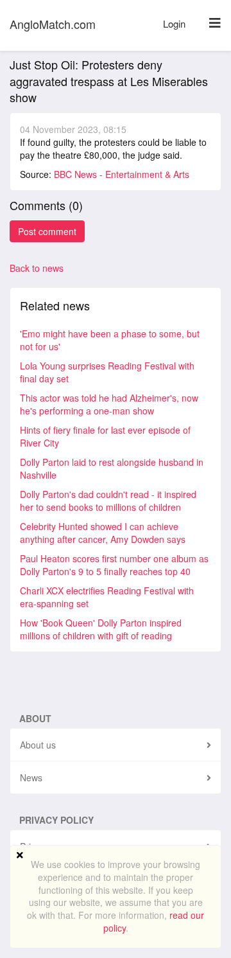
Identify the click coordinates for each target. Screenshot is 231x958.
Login (174, 23)
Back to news (37, 268)
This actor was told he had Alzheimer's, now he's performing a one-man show (109, 404)
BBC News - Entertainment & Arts (121, 174)
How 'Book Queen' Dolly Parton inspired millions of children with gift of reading (101, 629)
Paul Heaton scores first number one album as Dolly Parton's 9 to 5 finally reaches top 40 (114, 565)
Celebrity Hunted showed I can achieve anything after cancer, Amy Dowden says (102, 533)
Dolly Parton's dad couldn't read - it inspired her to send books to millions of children (108, 500)
